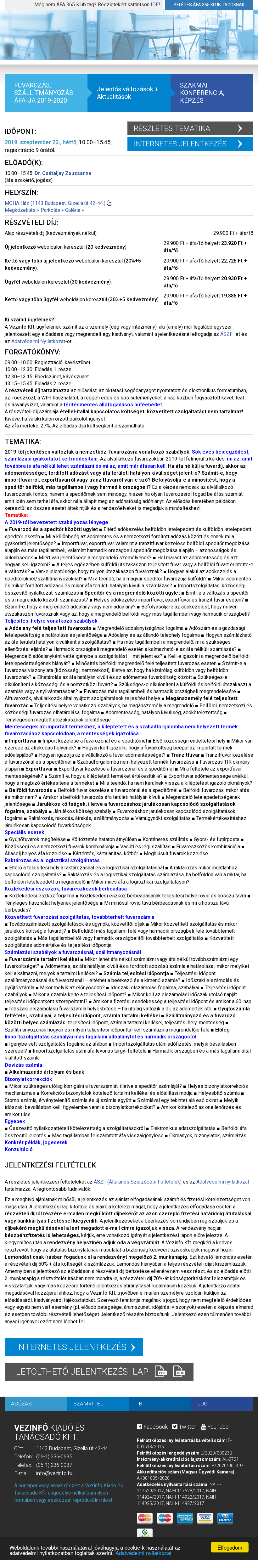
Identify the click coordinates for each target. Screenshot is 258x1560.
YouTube (217, 1426)
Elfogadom (229, 1547)
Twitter (186, 1426)
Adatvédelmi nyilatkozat (143, 1553)
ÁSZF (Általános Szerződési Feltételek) (138, 1182)
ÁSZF (226, 334)
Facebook (155, 1426)
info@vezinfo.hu (55, 1473)
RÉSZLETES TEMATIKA (172, 128)
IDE (155, 5)
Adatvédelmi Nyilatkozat (38, 341)
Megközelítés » (22, 210)
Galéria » (74, 210)
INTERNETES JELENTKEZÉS (180, 143)
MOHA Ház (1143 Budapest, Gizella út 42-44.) (55, 203)
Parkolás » (52, 210)
